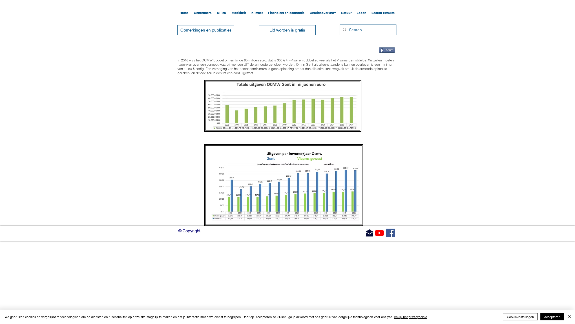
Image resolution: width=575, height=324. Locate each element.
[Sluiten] (569, 316)
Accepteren (552, 317)
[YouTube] (379, 233)
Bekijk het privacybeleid (410, 317)
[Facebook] (390, 233)
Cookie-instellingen (520, 317)
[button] (203, 13)
